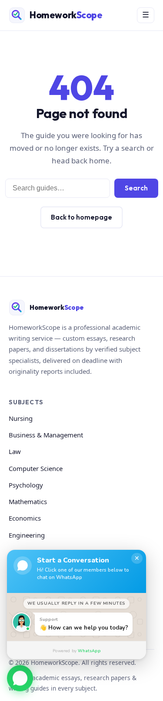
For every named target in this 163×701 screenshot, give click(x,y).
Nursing (21, 418)
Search (136, 188)
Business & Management (46, 434)
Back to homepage (81, 217)
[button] (20, 677)
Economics (25, 518)
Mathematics (28, 501)
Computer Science (36, 468)
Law (15, 451)
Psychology (26, 485)
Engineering (27, 535)
